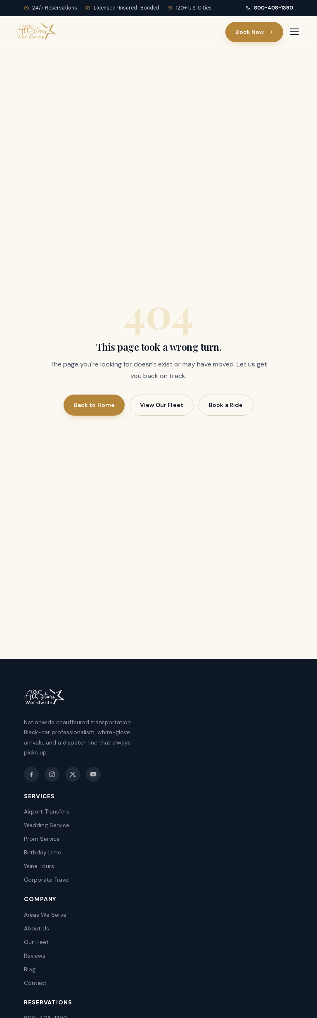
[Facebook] (31, 774)
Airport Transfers (46, 811)
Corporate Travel (47, 879)
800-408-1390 (273, 8)
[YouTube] (93, 774)
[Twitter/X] (72, 774)
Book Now (249, 32)
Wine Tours (39, 866)
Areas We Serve (45, 914)
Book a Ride (226, 405)
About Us (36, 928)
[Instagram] (52, 774)
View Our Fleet (161, 405)
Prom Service (42, 838)
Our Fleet (36, 942)
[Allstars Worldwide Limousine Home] (36, 31)
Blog (29, 969)
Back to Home (94, 405)
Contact (35, 983)
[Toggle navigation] (294, 32)
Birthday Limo (43, 852)
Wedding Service (46, 825)
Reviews (34, 955)
